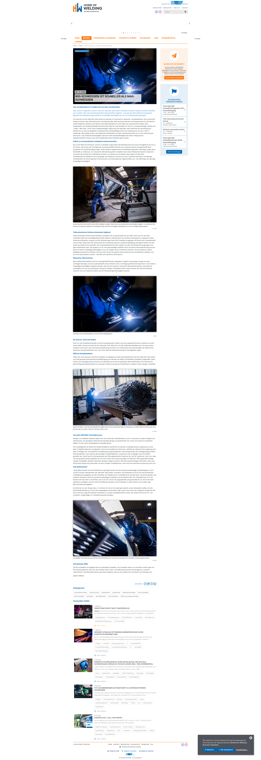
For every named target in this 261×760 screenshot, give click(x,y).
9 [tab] (138, 33)
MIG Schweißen (79, 596)
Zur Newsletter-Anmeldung (174, 78)
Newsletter (167, 8)
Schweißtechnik (101, 596)
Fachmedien (145, 38)
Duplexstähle (106, 592)
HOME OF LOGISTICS (147, 751)
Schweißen (89, 596)
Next (189, 23)
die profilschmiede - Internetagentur (131, 757)
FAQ (151, 744)
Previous (72, 23)
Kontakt (185, 8)
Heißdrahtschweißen (129, 592)
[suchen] (185, 12)
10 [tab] (140, 33)
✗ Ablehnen (209, 750)
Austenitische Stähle (80, 592)
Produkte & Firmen (127, 38)
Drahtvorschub (94, 592)
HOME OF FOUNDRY (130, 751)
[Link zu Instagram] (160, 11)
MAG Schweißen (143, 592)
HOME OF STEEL (114, 751)
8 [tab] (136, 33)
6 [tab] (131, 33)
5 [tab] (129, 33)
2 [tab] (123, 33)
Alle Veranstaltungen (174, 152)
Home (77, 38)
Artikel (86, 38)
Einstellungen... (242, 750)
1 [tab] (121, 33)
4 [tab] (127, 33)
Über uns (176, 8)
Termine (78, 42)
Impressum (145, 744)
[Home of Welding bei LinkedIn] (156, 11)
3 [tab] (125, 33)
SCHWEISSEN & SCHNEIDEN (104, 38)
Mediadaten (157, 8)
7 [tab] (134, 33)
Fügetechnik (116, 592)
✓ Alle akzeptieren (226, 750)
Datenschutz (135, 744)
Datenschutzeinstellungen (131, 747)
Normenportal (169, 38)
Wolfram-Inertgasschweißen (129, 596)
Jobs (156, 38)
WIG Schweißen (113, 596)
